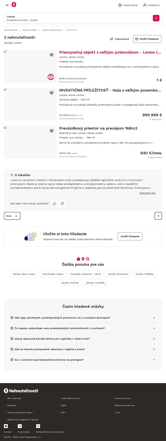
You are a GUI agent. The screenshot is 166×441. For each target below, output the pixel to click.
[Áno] (54, 203)
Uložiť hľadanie (149, 38)
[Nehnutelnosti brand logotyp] (7, 5)
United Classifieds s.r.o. (29, 437)
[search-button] (156, 18)
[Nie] (62, 203)
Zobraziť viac (147, 193)
